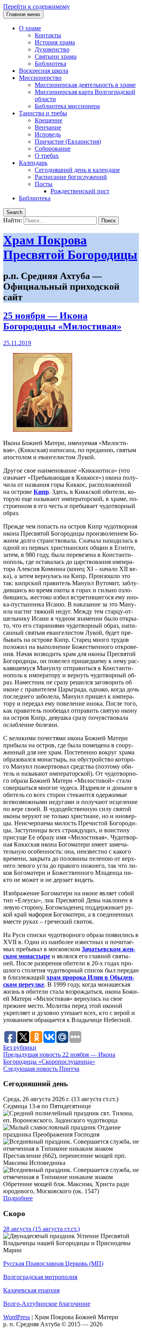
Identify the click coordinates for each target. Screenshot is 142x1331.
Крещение (48, 120)
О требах (47, 155)
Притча (41, 1068)
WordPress (16, 1317)
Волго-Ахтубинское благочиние (46, 1303)
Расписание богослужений (71, 177)
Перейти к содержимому (36, 6)
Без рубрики (19, 1047)
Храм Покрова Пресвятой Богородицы (70, 247)
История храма (55, 42)
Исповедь (48, 134)
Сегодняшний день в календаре (77, 169)
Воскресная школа (43, 70)
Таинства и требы (43, 113)
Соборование (53, 148)
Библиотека (50, 63)
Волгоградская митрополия (40, 1277)
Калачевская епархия (31, 1290)
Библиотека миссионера (67, 106)
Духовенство (52, 49)
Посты (43, 184)
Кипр (41, 491)
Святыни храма (56, 56)
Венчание (48, 127)
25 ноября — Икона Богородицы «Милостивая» (62, 321)
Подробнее (18, 1198)
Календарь (33, 162)
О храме (30, 28)
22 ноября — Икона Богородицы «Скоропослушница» (59, 1058)
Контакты (48, 35)
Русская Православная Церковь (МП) (53, 1263)
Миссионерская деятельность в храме (85, 84)
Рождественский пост (79, 191)
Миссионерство (40, 77)
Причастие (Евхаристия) (68, 141)
